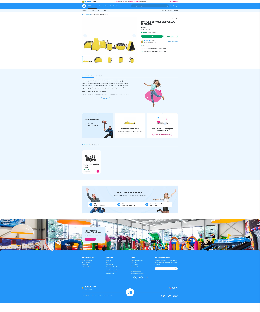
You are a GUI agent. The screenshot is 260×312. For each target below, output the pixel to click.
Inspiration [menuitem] (104, 10)
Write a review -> (88, 289)
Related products (86, 144)
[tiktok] (146, 277)
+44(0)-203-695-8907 (136, 271)
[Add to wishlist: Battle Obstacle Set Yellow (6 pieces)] (176, 18)
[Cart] (176, 5)
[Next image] (134, 35)
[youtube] (139, 277)
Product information (88, 76)
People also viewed (96, 144)
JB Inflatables (92, 6)
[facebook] (132, 277)
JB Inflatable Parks (115, 6)
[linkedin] (135, 277)
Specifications (100, 76)
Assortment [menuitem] (84, 10)
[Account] (170, 5)
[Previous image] (85, 35)
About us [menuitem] (164, 10)
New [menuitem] (98, 10)
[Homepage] (84, 6)
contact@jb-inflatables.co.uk (137, 273)
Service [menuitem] (170, 10)
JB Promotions (103, 6)
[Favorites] (173, 5)
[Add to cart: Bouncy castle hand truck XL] (97, 171)
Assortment (88, 14)
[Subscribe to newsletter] (176, 268)
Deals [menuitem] (93, 10)
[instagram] (142, 277)
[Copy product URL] (173, 18)
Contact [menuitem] (176, 10)
